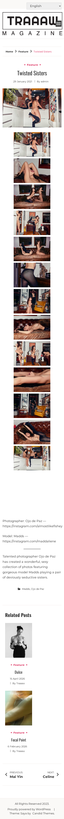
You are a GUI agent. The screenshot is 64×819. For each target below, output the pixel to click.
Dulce (18, 672)
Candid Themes (43, 813)
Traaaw (20, 683)
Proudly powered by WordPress (29, 809)
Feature (32, 65)
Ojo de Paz (37, 588)
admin (44, 81)
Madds (26, 588)
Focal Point (18, 739)
